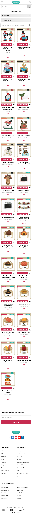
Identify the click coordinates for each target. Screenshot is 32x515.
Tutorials (3, 462)
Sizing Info (4, 467)
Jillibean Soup (5, 490)
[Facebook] (12, 437)
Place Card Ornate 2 (24, 190)
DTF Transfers (5, 454)
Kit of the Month (21, 467)
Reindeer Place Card (24, 136)
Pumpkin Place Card (8, 162)
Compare (14, 44)
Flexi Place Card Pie (24, 304)
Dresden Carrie (20, 493)
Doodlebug (4, 493)
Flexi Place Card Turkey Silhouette (8, 246)
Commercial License (22, 473)
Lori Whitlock (5, 487)
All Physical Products (23, 454)
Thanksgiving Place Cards (8, 391)
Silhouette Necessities (23, 462)
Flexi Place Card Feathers (8, 361)
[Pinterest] (16, 437)
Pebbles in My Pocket (22, 487)
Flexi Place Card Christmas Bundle (24, 218)
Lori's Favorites (5, 470)
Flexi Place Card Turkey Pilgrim (24, 246)
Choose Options (6, 44)
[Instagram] (22, 437)
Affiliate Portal (5, 451)
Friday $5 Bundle (21, 465)
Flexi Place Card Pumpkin (24, 276)
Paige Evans (20, 490)
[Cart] (30, 2)
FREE (18, 470)
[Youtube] (19, 437)
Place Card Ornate (8, 217)
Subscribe (4, 456)
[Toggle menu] (2, 2)
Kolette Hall (4, 495)
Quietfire (19, 495)
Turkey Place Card (8, 190)
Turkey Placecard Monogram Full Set (24, 163)
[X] (9, 437)
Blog (2, 465)
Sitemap (3, 473)
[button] (29, 25)
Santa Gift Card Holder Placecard (8, 80)
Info (2, 459)
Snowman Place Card (8, 136)
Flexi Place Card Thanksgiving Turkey (8, 276)
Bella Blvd (4, 498)
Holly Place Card (24, 107)
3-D (18, 476)
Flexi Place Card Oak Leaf (8, 333)
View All (19, 498)
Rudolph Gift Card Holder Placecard (24, 80)
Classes (19, 459)
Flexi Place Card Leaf (24, 332)
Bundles (19, 456)
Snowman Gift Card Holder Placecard (24, 48)
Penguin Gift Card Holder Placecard (8, 108)
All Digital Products (22, 451)
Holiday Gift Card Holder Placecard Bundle (8, 48)
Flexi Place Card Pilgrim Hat (8, 304)
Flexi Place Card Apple (24, 360)
